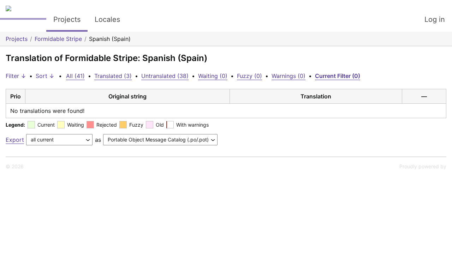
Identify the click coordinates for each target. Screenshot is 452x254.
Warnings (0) (288, 75)
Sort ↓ (45, 75)
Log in (434, 19)
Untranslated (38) (165, 75)
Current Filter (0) (337, 75)
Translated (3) (113, 75)
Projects (67, 19)
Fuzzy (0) (249, 75)
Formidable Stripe (58, 38)
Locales (107, 19)
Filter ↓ (16, 75)
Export (15, 139)
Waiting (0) (212, 75)
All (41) (75, 75)
